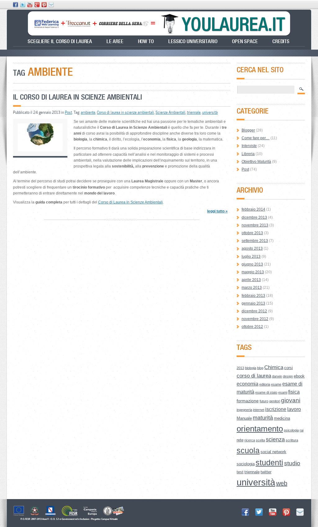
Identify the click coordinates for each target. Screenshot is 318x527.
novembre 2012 (255, 319)
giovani (290, 400)
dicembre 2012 (254, 311)
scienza (275, 439)
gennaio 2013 (253, 303)
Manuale (244, 418)
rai (301, 430)
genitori (274, 401)
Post (68, 112)
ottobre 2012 (252, 326)
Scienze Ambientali (170, 112)
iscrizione (275, 409)
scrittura (292, 440)
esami (282, 392)
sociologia (246, 464)
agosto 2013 (252, 248)
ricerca (249, 440)
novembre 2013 (255, 225)
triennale (194, 112)
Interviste (249, 146)
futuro (264, 401)
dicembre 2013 (254, 217)
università (210, 112)
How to (146, 41)
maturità (263, 418)
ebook (299, 376)
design (288, 376)
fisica (294, 392)
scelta (260, 440)
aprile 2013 (251, 280)
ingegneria (244, 410)
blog (260, 368)
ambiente (88, 112)
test (240, 472)
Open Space (245, 41)
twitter (266, 472)
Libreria (248, 154)
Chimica (273, 367)
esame (276, 384)
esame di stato (266, 392)
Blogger (248, 130)
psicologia (291, 430)
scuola (248, 450)
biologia (250, 368)
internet (258, 410)
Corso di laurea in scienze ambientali (125, 112)
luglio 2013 (251, 256)
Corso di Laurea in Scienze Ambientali (130, 202)
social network (273, 451)
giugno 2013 (252, 264)
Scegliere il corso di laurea (60, 41)
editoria (264, 384)
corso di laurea (254, 376)
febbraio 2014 (253, 209)
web (281, 483)
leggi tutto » (217, 211)
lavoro (294, 409)
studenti (269, 462)
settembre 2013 (255, 241)
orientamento (260, 428)
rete (240, 440)
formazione (248, 400)
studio (292, 463)
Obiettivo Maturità (256, 161)
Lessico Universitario (192, 41)
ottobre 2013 (252, 233)
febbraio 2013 (253, 295)
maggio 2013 (253, 272)
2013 (240, 368)
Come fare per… (256, 138)
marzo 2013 (252, 287)
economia (247, 383)
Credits (280, 41)
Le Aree (115, 41)
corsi (288, 367)
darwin (277, 376)
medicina (282, 418)
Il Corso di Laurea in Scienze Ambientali (77, 96)
